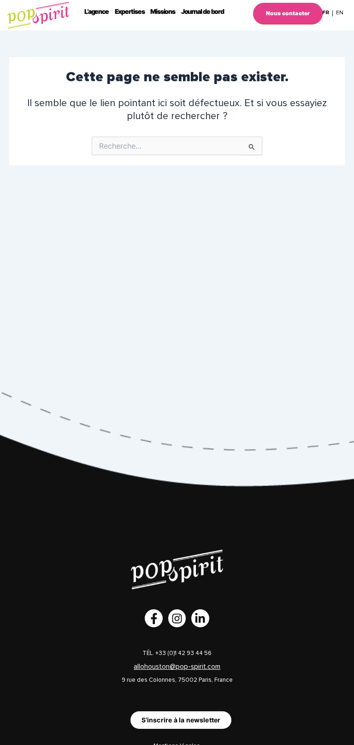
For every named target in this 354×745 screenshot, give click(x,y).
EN (339, 13)
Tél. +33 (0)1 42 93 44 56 (177, 653)
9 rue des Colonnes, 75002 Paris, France (177, 680)
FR (325, 13)
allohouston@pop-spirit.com (177, 666)
